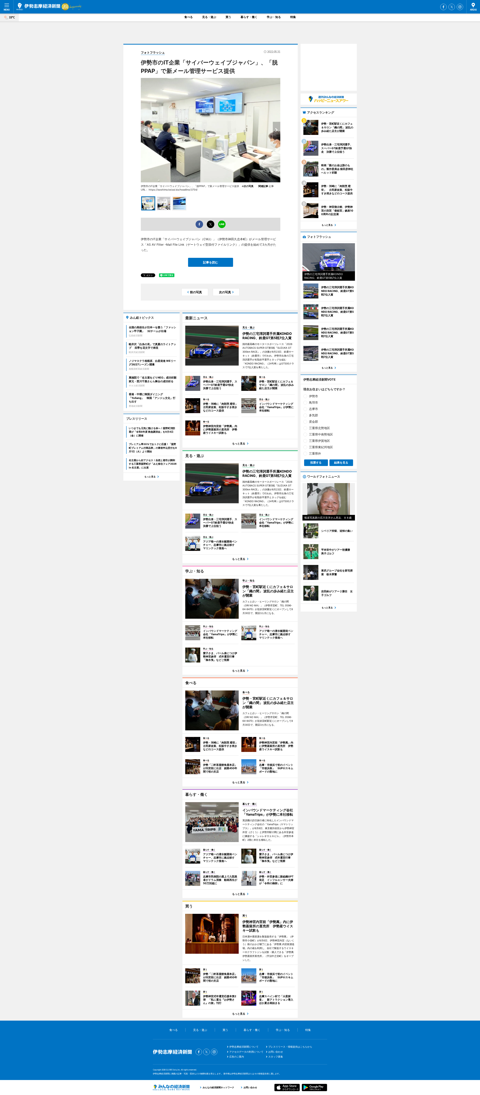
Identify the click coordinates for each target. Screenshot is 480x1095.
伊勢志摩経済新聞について (244, 1046)
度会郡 (313, 421)
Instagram (460, 7)
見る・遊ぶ (209, 17)
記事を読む (210, 262)
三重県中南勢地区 (321, 434)
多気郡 (313, 415)
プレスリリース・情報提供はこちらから (290, 1046)
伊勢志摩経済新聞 (38, 6)
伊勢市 (313, 396)
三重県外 (315, 453)
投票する (316, 462)
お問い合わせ (275, 1051)
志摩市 (313, 409)
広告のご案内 (236, 1056)
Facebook (443, 7)
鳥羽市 (313, 402)
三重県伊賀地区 (319, 440)
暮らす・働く (249, 17)
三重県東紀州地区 (321, 447)
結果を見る (341, 462)
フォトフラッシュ (153, 52)
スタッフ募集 (275, 1056)
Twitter (451, 7)
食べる (188, 17)
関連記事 (263, 186)
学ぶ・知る (274, 17)
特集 (293, 17)
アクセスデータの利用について (246, 1051)
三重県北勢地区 (319, 428)
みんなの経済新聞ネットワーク (171, 1087)
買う (228, 17)
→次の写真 (249, 186)
